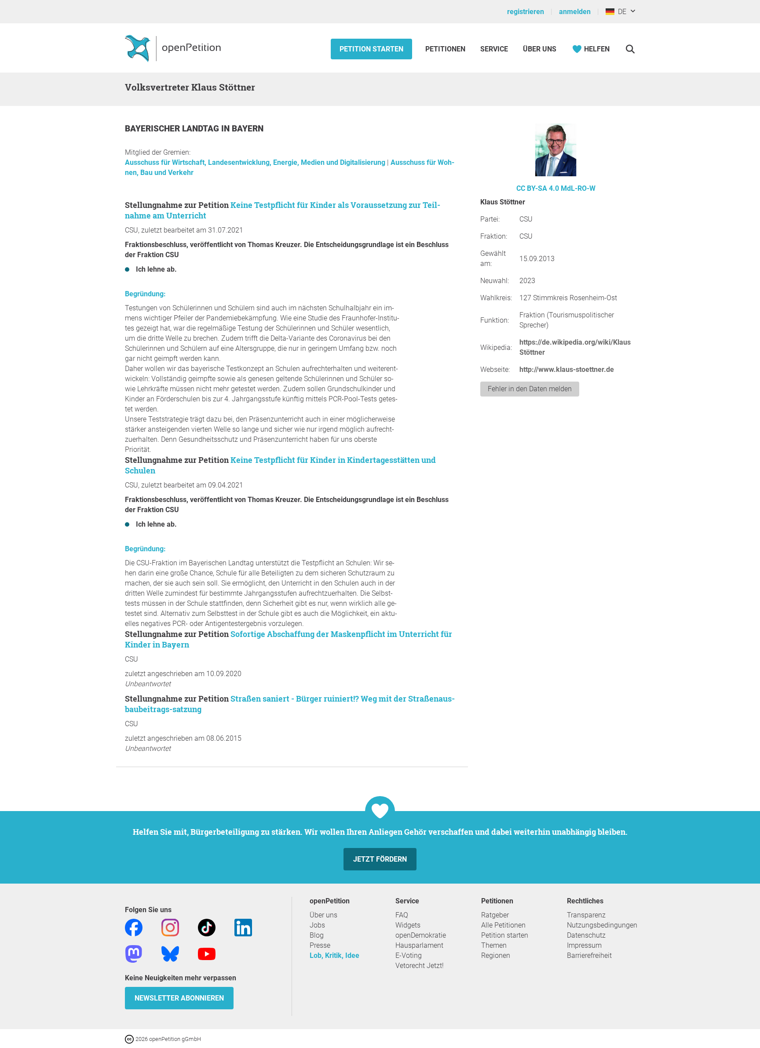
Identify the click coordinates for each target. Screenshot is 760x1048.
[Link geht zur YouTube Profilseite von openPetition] (207, 953)
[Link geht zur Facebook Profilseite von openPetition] (133, 927)
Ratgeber (495, 915)
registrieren (525, 11)
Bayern (247, 129)
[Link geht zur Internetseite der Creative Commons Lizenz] (130, 1038)
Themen (494, 945)
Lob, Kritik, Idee (334, 955)
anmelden (575, 11)
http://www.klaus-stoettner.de (566, 369)
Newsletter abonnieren (179, 998)
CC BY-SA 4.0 (537, 188)
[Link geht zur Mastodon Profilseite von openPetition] (133, 953)
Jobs (317, 925)
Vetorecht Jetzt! (419, 965)
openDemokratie (420, 935)
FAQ (401, 915)
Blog (317, 935)
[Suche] (630, 49)
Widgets (407, 925)
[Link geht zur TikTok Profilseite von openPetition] (207, 927)
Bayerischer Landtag (173, 129)
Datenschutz (586, 935)
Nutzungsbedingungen (602, 925)
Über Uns (539, 49)
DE (620, 11)
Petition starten (371, 49)
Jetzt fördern (380, 859)
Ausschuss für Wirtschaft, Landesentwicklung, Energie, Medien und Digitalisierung (256, 162)
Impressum (584, 945)
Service (494, 49)
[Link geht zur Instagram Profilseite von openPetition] (170, 927)
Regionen (495, 955)
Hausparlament (419, 945)
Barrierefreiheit (589, 955)
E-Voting (408, 955)
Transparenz (586, 915)
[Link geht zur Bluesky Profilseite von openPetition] (170, 953)
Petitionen (446, 49)
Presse (320, 945)
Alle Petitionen (503, 925)
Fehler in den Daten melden (530, 389)
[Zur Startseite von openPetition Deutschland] (174, 47)
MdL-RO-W (578, 188)
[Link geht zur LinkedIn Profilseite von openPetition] (243, 927)
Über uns (323, 915)
